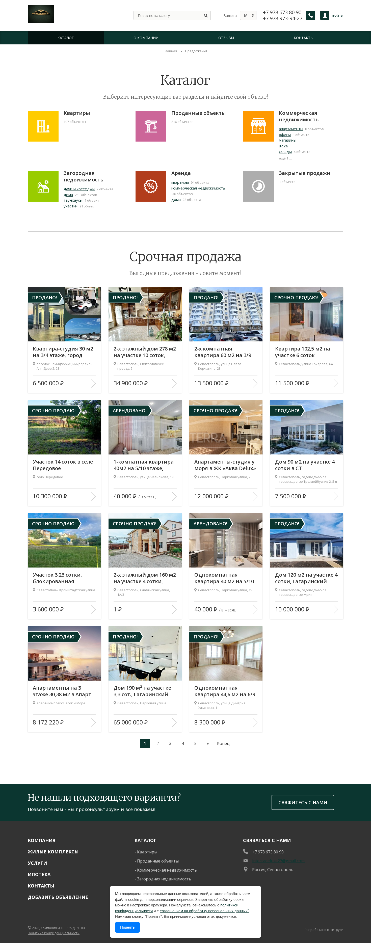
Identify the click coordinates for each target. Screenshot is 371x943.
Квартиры (77, 113)
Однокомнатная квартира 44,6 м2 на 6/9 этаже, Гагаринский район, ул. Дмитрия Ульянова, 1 (224, 691)
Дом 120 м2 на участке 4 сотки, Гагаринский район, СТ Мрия (306, 578)
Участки (70, 205)
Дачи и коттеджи (79, 188)
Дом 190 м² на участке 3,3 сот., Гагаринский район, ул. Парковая (142, 691)
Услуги (37, 863)
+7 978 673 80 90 (282, 12)
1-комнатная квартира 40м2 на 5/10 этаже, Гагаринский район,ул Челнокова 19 (144, 465)
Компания (42, 840)
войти (337, 15)
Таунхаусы (73, 200)
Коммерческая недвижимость (299, 116)
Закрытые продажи (304, 173)
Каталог (145, 840)
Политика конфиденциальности (54, 933)
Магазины (287, 140)
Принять (127, 927)
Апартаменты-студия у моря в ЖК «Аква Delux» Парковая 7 (225, 465)
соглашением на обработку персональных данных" (204, 911)
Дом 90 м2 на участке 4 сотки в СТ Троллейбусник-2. (305, 465)
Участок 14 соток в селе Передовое (63, 465)
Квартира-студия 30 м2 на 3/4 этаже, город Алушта (63, 352)
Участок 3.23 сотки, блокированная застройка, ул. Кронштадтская (57, 578)
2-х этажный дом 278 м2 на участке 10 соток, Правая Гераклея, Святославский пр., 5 (145, 352)
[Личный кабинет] (324, 15)
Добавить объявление (58, 897)
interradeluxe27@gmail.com (278, 861)
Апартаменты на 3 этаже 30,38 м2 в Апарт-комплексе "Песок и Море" (63, 691)
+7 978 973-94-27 (282, 18)
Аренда (181, 173)
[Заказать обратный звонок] (310, 15)
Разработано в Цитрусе (324, 929)
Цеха (283, 145)
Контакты (41, 886)
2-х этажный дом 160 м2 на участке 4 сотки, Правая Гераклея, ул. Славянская (145, 578)
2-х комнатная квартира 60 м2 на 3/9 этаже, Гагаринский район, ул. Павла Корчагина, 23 (222, 352)
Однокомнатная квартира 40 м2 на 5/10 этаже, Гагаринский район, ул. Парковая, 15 (224, 578)
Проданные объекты (198, 113)
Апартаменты (291, 128)
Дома (68, 194)
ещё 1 (283, 158)
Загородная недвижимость (83, 176)
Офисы (285, 134)
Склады (285, 151)
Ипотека (39, 874)
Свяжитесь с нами (302, 802)
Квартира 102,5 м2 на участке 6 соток (302, 352)
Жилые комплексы (53, 852)
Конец (223, 743)
